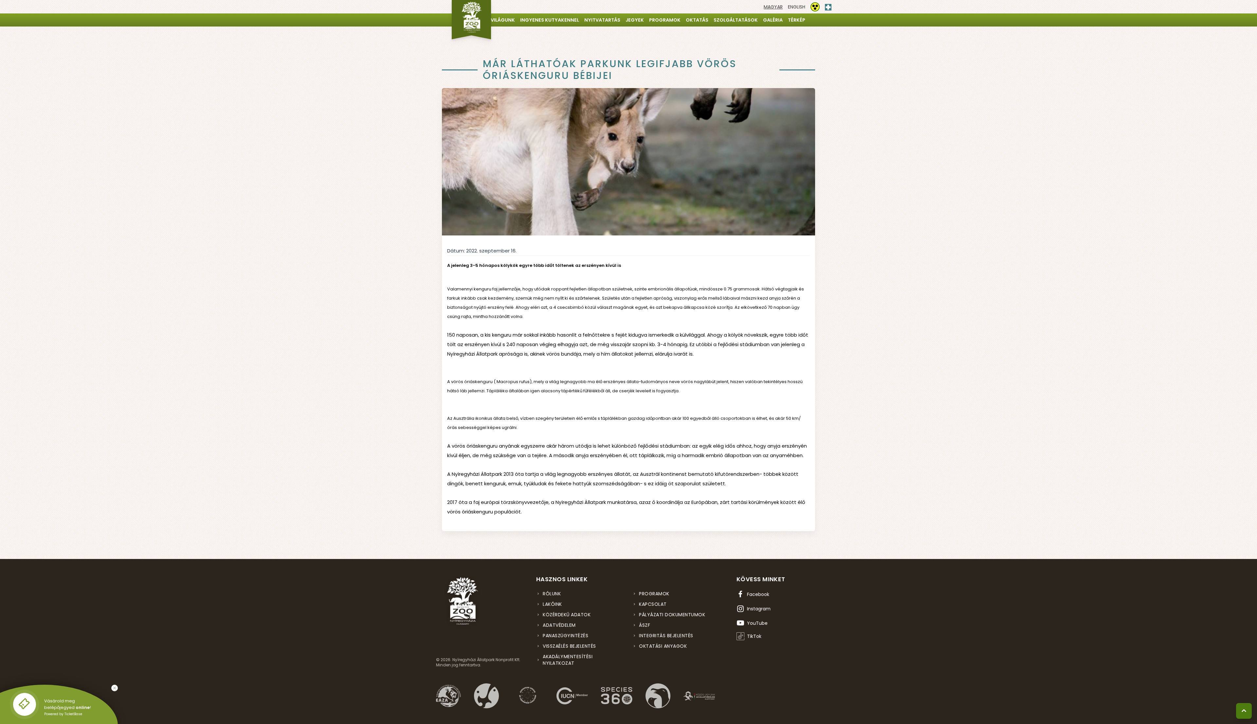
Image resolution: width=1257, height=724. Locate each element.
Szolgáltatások (736, 20)
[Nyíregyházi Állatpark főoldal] (471, 19)
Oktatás (697, 20)
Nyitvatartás (602, 20)
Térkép (796, 20)
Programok (665, 20)
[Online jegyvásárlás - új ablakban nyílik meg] (24, 704)
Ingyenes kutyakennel (549, 20)
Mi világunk (499, 20)
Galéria (773, 20)
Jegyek (635, 20)
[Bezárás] (114, 688)
